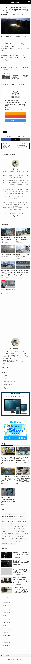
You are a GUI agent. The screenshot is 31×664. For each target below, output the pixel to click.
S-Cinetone (22, 519)
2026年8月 (6, 602)
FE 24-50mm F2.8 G (23, 516)
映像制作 (16, 536)
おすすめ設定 (10, 523)
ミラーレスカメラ (12, 528)
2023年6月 (6, 619)
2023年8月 (6, 615)
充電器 (23, 531)
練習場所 (4, 541)
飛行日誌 (12, 543)
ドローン (17, 526)
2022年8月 (6, 642)
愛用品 (10, 536)
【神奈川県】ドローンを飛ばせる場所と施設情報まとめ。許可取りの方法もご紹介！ (20, 77)
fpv (16, 519)
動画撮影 (25, 533)
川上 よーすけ (15, 169)
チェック (10, 526)
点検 (22, 536)
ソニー (4, 526)
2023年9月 (6, 612)
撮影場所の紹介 (8, 384)
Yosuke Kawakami (15, 2)
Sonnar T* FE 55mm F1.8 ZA (8, 521)
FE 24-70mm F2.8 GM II (7, 519)
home (8, 659)
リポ (3, 531)
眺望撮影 (4, 538)
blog (5, 372)
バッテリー (25, 526)
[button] (6, 139)
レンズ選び (16, 531)
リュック (9, 531)
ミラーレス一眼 (22, 528)
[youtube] (17, 216)
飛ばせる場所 (5, 543)
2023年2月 (6, 629)
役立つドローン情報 (9, 381)
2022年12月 (6, 635)
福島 (16, 538)
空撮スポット (23, 538)
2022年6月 (6, 645)
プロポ (4, 528)
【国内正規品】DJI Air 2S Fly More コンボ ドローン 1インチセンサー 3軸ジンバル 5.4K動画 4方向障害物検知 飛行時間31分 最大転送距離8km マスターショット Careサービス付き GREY (15, 104)
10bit (3, 514)
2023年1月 (6, 632)
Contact (12, 659)
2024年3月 (6, 609)
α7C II (4, 523)
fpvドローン (7, 375)
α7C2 (24, 521)
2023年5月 (6, 622)
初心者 (4, 533)
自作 (10, 541)
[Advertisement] (15, 315)
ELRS (4, 516)
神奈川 (11, 538)
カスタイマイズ (20, 523)
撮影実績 (4, 14)
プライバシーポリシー (19, 659)
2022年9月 (6, 639)
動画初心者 (18, 533)
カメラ (6, 378)
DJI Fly (9, 514)
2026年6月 (6, 605)
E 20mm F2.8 (22, 514)
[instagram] (14, 216)
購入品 (21, 541)
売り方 (4, 536)
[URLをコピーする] (25, 139)
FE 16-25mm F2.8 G (12, 516)
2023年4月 (6, 625)
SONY (19, 521)
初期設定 (10, 533)
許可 (15, 541)
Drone (15, 514)
